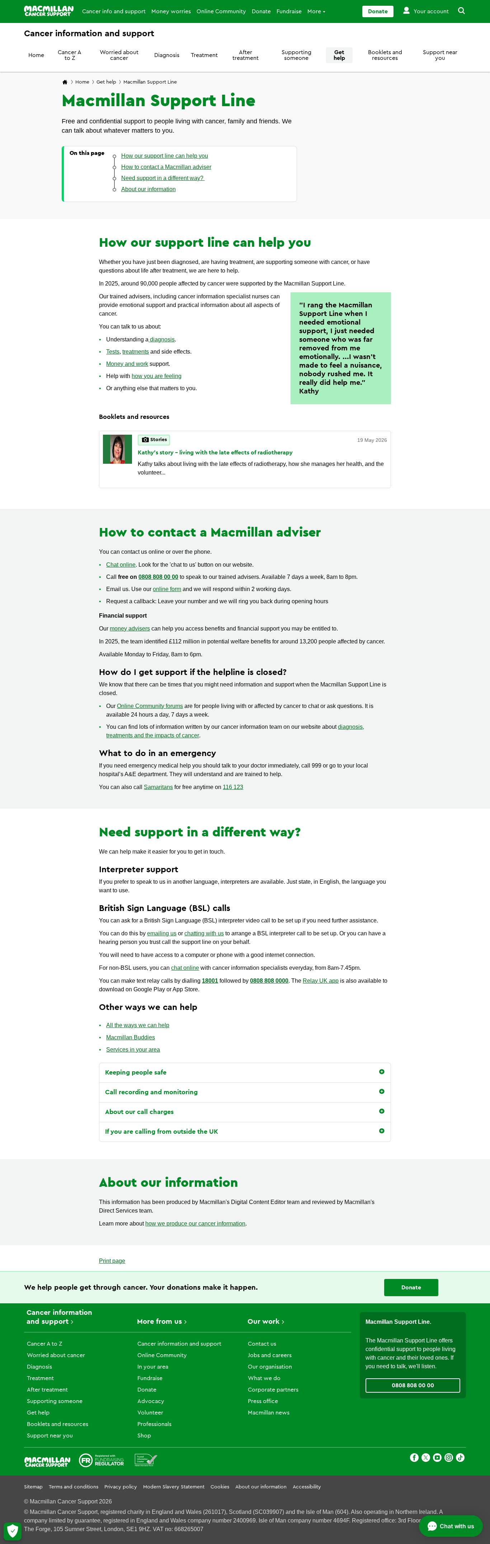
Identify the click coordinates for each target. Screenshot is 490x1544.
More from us (159, 1321)
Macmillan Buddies (130, 1037)
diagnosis (162, 339)
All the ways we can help (137, 1025)
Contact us (262, 1344)
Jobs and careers (270, 1355)
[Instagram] (448, 1458)
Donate (261, 11)
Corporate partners (273, 1390)
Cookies (220, 1486)
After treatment (245, 55)
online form (167, 589)
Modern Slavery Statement (173, 1486)
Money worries (171, 11)
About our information (261, 1486)
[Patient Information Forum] (146, 1461)
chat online (185, 968)
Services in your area (133, 1050)
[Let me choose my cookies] (13, 1531)
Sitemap (33, 1486)
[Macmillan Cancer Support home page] (65, 82)
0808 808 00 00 (158, 577)
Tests (112, 352)
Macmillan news (268, 1413)
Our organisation (270, 1367)
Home (36, 55)
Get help (339, 55)
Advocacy (150, 1401)
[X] (425, 1458)
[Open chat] (451, 1526)
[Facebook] (414, 1458)
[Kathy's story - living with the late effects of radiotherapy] (117, 459)
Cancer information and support (179, 1344)
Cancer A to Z (69, 55)
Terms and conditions (73, 1486)
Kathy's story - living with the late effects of (215, 452)
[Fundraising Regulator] (101, 1461)
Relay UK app (321, 981)
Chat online (121, 565)
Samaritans (158, 787)
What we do (264, 1378)
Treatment (204, 55)
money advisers (130, 628)
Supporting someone (296, 55)
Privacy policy (120, 1486)
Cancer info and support (114, 11)
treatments (135, 352)
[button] (457, 11)
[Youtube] (437, 1458)
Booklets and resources (385, 55)
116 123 (233, 787)
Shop (144, 1436)
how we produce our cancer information (195, 1223)
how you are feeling (157, 376)
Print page (112, 1261)
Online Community (221, 11)
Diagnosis (166, 55)
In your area (152, 1367)
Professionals (154, 1424)
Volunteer (150, 1413)
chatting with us (204, 933)
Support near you (440, 55)
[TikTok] (460, 1458)
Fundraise (289, 11)
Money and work (127, 364)
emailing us (161, 933)
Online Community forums (150, 706)
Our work (263, 1321)
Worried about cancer (119, 55)
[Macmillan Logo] (49, 11)
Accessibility (307, 1486)
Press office (263, 1401)
